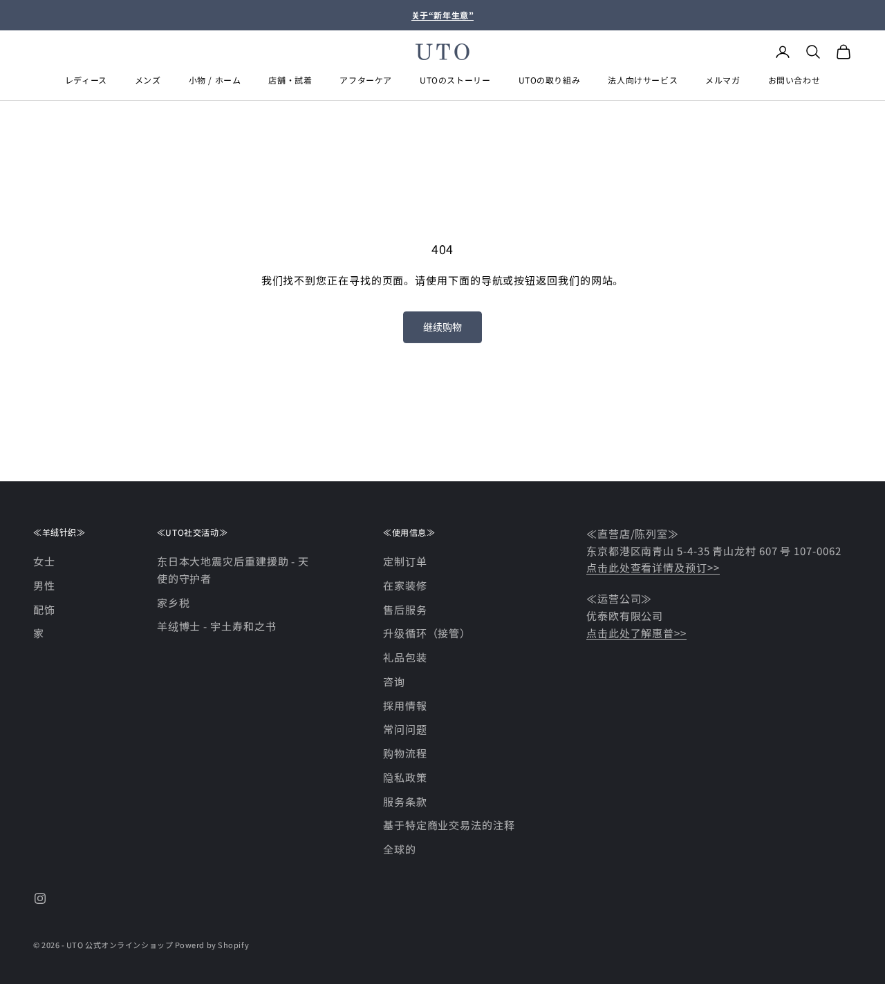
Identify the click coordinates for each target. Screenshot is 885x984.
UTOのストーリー (455, 80)
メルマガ (722, 80)
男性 (44, 585)
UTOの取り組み (550, 80)
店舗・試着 (290, 80)
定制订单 (405, 561)
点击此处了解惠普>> (636, 633)
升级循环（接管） (427, 633)
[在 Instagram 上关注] (40, 898)
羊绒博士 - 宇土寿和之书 (217, 626)
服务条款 (405, 801)
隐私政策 (405, 777)
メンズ (148, 80)
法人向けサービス (643, 80)
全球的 (399, 849)
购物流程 (405, 753)
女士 (44, 561)
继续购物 (442, 327)
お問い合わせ (794, 80)
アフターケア (365, 80)
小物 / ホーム (215, 80)
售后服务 (405, 609)
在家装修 (405, 585)
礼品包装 (405, 657)
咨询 (394, 681)
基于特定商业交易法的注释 (449, 825)
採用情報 (405, 705)
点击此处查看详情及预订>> (653, 567)
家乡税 (173, 602)
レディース (86, 80)
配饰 (44, 609)
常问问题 (405, 729)
